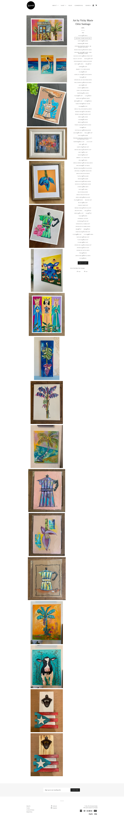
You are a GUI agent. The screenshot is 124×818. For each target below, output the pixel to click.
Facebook (54, 806)
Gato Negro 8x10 (83, 40)
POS (84, 807)
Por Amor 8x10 (82, 35)
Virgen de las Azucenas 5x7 (82, 245)
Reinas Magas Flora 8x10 (83, 111)
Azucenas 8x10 (77, 132)
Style (83, 32)
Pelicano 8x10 (83, 160)
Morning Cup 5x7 (83, 218)
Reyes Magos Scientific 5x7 (83, 149)
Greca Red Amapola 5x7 (83, 197)
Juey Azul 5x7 (83, 144)
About (54, 5)
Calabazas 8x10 (83, 119)
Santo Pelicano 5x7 (83, 147)
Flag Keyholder (83, 135)
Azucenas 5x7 (83, 85)
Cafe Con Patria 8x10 (83, 90)
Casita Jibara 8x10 (82, 87)
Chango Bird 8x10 (83, 186)
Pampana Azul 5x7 (79, 141)
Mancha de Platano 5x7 (83, 231)
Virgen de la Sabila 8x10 (83, 226)
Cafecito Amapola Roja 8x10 (83, 74)
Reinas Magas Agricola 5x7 (83, 207)
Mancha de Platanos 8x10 (83, 181)
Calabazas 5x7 (83, 106)
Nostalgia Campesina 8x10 (83, 130)
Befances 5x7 (78, 101)
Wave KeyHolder (83, 178)
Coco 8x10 (88, 95)
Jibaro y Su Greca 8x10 (83, 69)
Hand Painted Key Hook (83, 103)
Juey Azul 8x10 (78, 64)
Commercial (79, 5)
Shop (63, 5)
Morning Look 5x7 (83, 221)
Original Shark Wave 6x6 (83, 38)
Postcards (83, 258)
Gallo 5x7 (89, 213)
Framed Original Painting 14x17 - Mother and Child (83, 139)
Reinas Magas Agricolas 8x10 (83, 168)
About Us (28, 806)
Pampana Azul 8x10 (83, 93)
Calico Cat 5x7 (77, 58)
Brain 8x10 (87, 229)
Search (88, 5)
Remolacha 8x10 (83, 122)
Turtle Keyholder (83, 176)
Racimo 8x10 (78, 210)
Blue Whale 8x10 (83, 192)
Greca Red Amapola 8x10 (82, 255)
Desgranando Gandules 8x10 (83, 61)
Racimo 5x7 (88, 200)
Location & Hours (30, 809)
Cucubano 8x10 (88, 234)
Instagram (54, 808)
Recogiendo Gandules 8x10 (82, 82)
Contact (28, 808)
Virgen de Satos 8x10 (82, 250)
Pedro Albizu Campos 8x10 (83, 124)
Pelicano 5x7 (88, 132)
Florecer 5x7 (83, 71)
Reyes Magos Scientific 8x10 (83, 49)
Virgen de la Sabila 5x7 (83, 223)
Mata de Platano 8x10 (83, 98)
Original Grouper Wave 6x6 (82, 170)
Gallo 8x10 (87, 210)
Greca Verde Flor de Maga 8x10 (83, 162)
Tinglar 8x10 (83, 253)
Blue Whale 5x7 (83, 202)
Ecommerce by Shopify (92, 807)
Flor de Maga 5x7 (83, 239)
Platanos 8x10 (78, 200)
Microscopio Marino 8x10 (83, 184)
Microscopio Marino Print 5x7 (83, 56)
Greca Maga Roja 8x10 (83, 173)
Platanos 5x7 (79, 95)
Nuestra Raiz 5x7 (83, 154)
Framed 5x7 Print (83, 43)
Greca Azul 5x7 (78, 213)
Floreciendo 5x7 (83, 242)
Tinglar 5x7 (83, 77)
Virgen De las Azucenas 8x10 (83, 79)
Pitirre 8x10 (88, 101)
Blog (70, 5)
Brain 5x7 (79, 229)
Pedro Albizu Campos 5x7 (83, 114)
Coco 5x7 (89, 141)
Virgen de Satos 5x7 (83, 247)
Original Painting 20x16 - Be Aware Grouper (83, 47)
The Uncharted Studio (93, 806)
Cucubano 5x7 (77, 234)
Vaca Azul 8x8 (83, 189)
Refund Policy (29, 811)
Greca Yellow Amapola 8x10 (83, 109)
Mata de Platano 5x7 (83, 237)
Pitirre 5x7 (83, 127)
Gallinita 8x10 (83, 215)
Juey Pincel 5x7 (83, 152)
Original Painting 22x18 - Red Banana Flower (83, 53)
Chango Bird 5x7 (83, 205)
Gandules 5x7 (83, 66)
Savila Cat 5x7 (88, 58)
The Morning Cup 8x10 (83, 165)
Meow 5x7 (88, 64)
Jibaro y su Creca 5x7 (83, 157)
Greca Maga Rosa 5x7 (82, 194)
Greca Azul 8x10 (83, 116)
